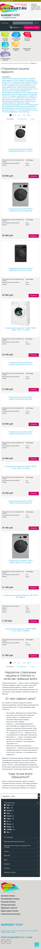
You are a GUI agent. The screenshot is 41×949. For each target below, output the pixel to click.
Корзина (16, 27)
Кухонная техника (27, 39)
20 (28, 115)
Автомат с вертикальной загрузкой (14, 89)
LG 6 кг (27, 98)
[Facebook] (3, 941)
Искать (36, 23)
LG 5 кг (9, 98)
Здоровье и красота (16, 49)
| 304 (9, 796)
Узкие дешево (7, 91)
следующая (30, 115)
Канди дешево (25, 82)
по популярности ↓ (22, 119)
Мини (18, 84)
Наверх (36, 946)
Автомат (10, 78)
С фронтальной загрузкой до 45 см (16, 91)
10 (24, 115)
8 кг (6, 85)
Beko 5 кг (13, 103)
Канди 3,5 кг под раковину (19, 110)
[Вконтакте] (8, 941)
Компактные (18, 78)
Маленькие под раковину (26, 106)
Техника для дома (5, 49)
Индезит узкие (13, 85)
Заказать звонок (9, 18)
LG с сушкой (29, 96)
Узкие (4, 78)
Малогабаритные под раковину (13, 108)
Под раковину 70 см (28, 84)
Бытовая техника (5, 39)
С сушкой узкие (18, 98)
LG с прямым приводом (15, 96)
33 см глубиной (19, 80)
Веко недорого (7, 80)
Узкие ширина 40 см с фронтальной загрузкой (18, 87)
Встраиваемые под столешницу (18, 112)
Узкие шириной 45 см (27, 85)
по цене (32, 119)
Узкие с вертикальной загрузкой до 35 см (16, 104)
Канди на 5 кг (32, 89)
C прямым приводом (20, 91)
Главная (3, 63)
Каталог (5, 23)
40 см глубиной (14, 82)
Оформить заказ (32, 27)
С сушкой (12, 84)
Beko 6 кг (21, 103)
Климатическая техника (5, 59)
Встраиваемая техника (16, 39)
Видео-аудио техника (27, 49)
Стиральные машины (23, 63)
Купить (33, 176)
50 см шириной (29, 78)
